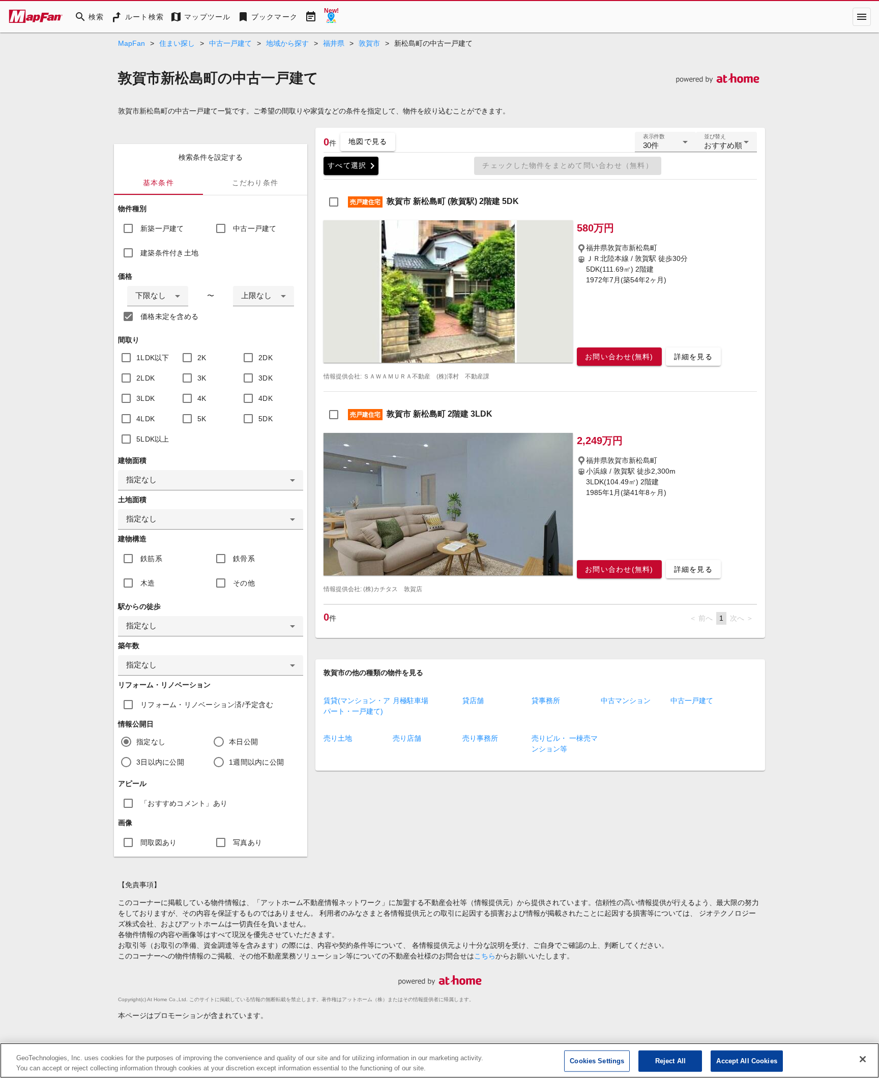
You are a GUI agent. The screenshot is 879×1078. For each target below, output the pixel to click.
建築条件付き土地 (169, 253)
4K (202, 398)
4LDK (145, 419)
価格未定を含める (169, 316)
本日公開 (243, 742)
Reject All (670, 1061)
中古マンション (626, 700)
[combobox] (157, 296)
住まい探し (177, 43)
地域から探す (287, 43)
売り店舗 (407, 738)
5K (202, 419)
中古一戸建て (230, 43)
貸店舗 (473, 700)
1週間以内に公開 (256, 762)
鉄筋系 (151, 559)
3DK (265, 378)
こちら (484, 956)
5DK (265, 419)
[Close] (863, 1059)
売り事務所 (480, 738)
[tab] (158, 182)
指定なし (150, 742)
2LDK (145, 378)
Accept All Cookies (746, 1061)
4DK (265, 398)
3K (202, 378)
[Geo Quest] (331, 17)
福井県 (333, 43)
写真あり (247, 842)
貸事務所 (546, 700)
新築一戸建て (162, 228)
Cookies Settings (597, 1061)
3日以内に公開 (160, 762)
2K (202, 358)
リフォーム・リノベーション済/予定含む (206, 705)
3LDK (145, 398)
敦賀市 (369, 43)
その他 (244, 583)
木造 (147, 583)
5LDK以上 (152, 439)
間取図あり (158, 842)
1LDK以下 (152, 358)
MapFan (131, 43)
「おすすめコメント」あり (183, 803)
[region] (439, 1060)
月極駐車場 (410, 700)
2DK (265, 358)
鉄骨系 (244, 559)
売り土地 (338, 738)
